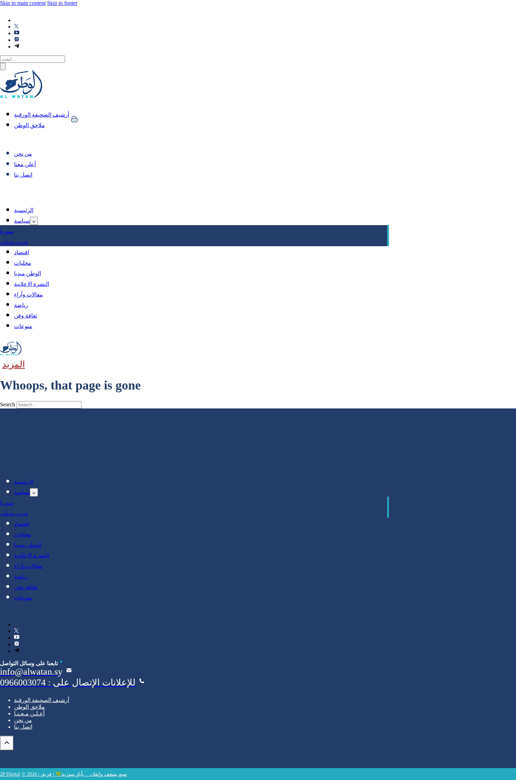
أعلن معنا (25, 164)
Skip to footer (62, 3)
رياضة (21, 305)
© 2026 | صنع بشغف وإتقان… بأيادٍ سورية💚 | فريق (74, 774)
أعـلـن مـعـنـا (29, 713)
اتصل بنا (23, 175)
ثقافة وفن (25, 316)
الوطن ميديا (27, 273)
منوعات (23, 326)
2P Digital (10, 774)
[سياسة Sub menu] (34, 221)
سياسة (22, 221)
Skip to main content (23, 3)
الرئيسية (23, 210)
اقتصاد (21, 252)
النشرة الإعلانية (31, 284)
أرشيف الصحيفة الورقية (41, 115)
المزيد (13, 364)
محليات (22, 263)
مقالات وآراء (28, 294)
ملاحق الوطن (29, 125)
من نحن (23, 154)
